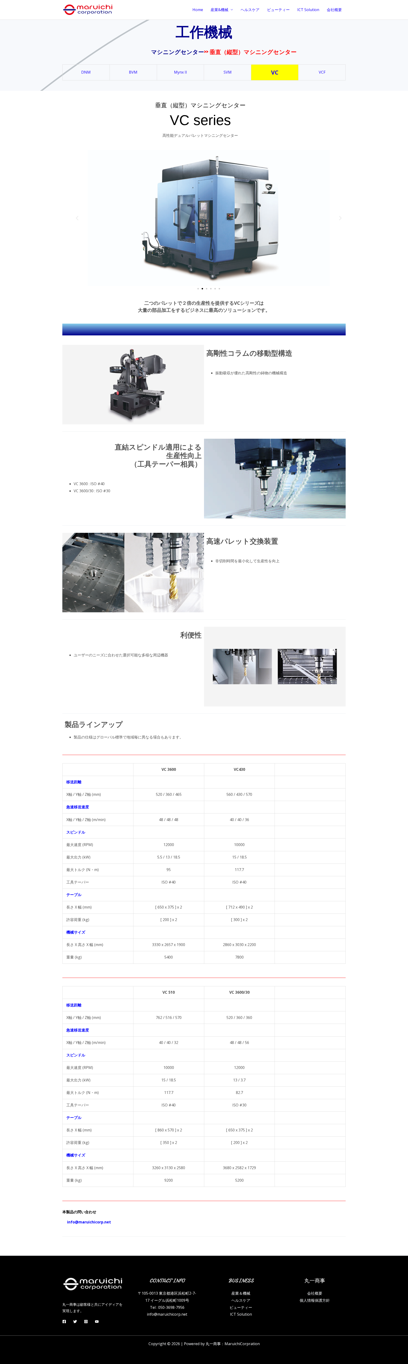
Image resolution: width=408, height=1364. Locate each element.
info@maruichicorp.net (167, 1314)
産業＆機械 (240, 1293)
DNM (86, 72)
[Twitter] (75, 1321)
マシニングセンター (177, 51)
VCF (322, 72)
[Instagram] (86, 1321)
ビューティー (278, 9)
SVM (228, 72)
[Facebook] (64, 1321)
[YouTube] (97, 1321)
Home (197, 9)
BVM (133, 72)
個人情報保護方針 (315, 1300)
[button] (77, 218)
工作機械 (204, 31)
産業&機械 (219, 9)
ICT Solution (308, 9)
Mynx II (180, 72)
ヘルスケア (250, 9)
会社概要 (334, 9)
